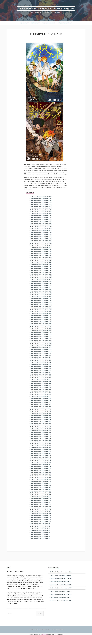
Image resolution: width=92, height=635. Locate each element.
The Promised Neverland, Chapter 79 (40, 391)
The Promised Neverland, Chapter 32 (40, 479)
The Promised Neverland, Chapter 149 (41, 259)
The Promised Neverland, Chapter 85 (40, 379)
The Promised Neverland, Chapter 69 (40, 410)
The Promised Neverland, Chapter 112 (41, 328)
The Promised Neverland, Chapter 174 (41, 212)
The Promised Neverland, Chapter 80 (40, 389)
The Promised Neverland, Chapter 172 (41, 215)
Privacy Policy (24, 22)
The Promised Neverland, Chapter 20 (40, 502)
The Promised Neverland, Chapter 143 (41, 270)
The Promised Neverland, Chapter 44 (40, 457)
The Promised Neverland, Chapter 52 (40, 442)
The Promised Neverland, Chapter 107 (41, 338)
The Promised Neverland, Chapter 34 (40, 476)
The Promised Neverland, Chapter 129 (41, 296)
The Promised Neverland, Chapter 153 (41, 251)
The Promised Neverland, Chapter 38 (40, 468)
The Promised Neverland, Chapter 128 (41, 298)
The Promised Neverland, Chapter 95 (40, 361)
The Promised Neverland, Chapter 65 (40, 417)
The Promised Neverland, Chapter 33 (40, 478)
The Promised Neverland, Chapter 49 (40, 447)
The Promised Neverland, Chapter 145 (41, 266)
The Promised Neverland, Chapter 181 (41, 198)
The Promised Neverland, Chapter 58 (40, 430)
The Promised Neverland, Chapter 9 (40, 523)
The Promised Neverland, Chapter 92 (40, 366)
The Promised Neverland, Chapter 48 (40, 449)
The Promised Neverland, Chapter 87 (40, 376)
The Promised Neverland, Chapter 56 (40, 434)
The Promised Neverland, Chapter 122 (41, 310)
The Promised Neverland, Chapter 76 (40, 396)
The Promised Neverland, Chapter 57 (40, 432)
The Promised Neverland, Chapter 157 (41, 244)
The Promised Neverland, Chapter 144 (41, 268)
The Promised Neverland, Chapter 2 (40, 536)
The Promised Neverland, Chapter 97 (40, 357)
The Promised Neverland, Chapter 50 (40, 445)
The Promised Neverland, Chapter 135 (41, 285)
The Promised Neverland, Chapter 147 (41, 262)
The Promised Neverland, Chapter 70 (40, 408)
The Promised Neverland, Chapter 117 (41, 319)
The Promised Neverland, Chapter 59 (40, 428)
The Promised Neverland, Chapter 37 (40, 470)
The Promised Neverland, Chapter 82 (40, 385)
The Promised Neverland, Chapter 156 (41, 245)
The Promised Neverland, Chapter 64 (40, 419)
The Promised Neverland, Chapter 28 (40, 487)
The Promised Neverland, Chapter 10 (40, 521)
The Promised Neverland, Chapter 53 (40, 440)
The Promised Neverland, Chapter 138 (41, 279)
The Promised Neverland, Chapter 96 (40, 359)
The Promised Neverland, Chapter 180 (41, 200)
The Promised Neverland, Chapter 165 (41, 228)
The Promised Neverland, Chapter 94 (40, 362)
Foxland (61, 629)
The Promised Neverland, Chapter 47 (40, 451)
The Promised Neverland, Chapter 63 (40, 421)
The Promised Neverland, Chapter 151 (41, 255)
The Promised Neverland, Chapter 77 (40, 395)
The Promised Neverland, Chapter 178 (41, 204)
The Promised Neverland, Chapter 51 (40, 444)
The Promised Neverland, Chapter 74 (40, 400)
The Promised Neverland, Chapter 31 (40, 481)
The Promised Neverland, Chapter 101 (41, 349)
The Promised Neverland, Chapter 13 (40, 515)
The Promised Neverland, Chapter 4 (40, 532)
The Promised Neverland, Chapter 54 (40, 438)
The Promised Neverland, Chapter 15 (40, 511)
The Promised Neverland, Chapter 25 (40, 493)
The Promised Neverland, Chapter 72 (40, 404)
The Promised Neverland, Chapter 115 (41, 323)
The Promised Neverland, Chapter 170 (41, 219)
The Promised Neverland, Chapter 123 (41, 308)
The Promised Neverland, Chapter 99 (40, 353)
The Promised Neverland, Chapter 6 (40, 528)
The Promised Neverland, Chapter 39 (40, 466)
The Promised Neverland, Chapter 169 (41, 221)
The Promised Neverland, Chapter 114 (41, 325)
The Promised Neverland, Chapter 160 (41, 238)
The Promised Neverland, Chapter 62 (40, 423)
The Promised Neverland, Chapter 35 (40, 474)
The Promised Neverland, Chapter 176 (41, 208)
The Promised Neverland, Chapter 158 (41, 242)
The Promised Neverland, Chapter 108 (41, 336)
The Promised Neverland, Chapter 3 (40, 534)
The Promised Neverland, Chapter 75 (40, 398)
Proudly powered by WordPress (38, 629)
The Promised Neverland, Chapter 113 (41, 327)
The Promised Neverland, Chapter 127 (41, 300)
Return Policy (35, 22)
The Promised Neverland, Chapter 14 (40, 513)
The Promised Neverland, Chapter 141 (41, 274)
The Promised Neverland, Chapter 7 (40, 527)
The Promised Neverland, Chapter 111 (41, 330)
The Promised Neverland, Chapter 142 (41, 272)
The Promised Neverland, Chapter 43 (40, 459)
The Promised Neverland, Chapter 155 (41, 247)
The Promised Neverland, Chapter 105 (41, 342)
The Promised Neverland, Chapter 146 (41, 264)
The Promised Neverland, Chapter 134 (41, 287)
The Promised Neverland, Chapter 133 (41, 289)
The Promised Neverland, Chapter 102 (41, 347)
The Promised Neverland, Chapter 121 (41, 312)
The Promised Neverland (65, 22)
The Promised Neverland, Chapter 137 (41, 281)
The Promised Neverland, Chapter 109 (41, 334)
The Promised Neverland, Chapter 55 (40, 436)
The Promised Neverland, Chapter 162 (41, 234)
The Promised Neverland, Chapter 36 (40, 472)
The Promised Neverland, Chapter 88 (40, 374)
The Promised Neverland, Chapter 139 (41, 278)
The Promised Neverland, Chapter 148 (41, 261)
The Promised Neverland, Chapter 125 (41, 304)
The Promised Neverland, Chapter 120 (41, 313)
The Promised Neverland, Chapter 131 (41, 293)
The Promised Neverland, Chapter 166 (41, 227)
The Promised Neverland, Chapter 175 (41, 210)
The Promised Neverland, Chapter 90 (40, 370)
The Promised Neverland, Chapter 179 (41, 202)
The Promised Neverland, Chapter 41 (40, 462)
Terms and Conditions (48, 22)
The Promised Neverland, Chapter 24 (40, 495)
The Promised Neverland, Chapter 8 (40, 525)
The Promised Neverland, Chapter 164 (41, 230)
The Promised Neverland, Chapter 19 (40, 504)
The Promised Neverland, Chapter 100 (41, 351)
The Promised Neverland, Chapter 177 (41, 206)
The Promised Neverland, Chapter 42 (40, 461)
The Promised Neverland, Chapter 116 (41, 321)
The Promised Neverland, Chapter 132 (41, 291)
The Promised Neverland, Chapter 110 (41, 332)
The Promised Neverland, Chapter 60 (40, 427)
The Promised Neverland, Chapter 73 (40, 402)
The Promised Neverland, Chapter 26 (40, 491)
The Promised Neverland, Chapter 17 (40, 508)
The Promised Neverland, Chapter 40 (40, 464)
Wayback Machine (44, 634)
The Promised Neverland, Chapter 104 (41, 344)
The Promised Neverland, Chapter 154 (41, 249)
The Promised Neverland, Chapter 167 (41, 225)
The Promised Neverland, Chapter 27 (40, 489)
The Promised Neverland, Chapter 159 (41, 240)
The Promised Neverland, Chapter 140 (41, 276)
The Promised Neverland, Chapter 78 (40, 393)
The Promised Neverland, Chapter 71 (40, 406)
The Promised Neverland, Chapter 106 (41, 340)
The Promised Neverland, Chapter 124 (41, 306)
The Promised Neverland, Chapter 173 (41, 213)
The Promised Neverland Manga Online (46, 8)
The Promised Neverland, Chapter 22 (40, 498)
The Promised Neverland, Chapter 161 (41, 236)
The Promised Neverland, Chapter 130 (41, 295)
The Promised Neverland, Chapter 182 (41, 196)
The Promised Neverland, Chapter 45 (40, 455)
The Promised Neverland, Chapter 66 (40, 415)
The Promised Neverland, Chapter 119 (41, 315)
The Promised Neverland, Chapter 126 (41, 302)
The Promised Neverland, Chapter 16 (40, 510)
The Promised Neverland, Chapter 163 (41, 232)
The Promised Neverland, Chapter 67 (40, 413)
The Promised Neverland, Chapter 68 (40, 411)
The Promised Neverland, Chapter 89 (40, 372)
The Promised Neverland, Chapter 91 (40, 368)
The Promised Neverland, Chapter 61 (40, 425)
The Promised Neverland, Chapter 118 (41, 317)
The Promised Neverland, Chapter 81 (40, 387)
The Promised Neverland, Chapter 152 (41, 253)
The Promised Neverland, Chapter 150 (41, 257)
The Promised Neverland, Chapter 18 (40, 506)
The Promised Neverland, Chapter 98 (40, 355)
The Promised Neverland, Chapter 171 (41, 217)
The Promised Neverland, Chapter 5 (40, 530)
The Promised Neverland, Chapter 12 (40, 517)
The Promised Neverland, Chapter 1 (40, 538)
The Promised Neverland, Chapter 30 (40, 483)
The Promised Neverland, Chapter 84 (40, 381)
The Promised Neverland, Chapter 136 (41, 283)
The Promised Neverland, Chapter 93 (40, 364)
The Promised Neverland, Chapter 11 (40, 519)
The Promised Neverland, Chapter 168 (41, 223)
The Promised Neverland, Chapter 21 (40, 500)
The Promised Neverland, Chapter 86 (40, 378)
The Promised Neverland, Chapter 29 (40, 485)
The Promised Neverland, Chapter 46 (40, 453)
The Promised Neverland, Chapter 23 (40, 496)
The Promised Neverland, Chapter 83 (40, 383)
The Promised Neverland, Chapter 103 (41, 345)
